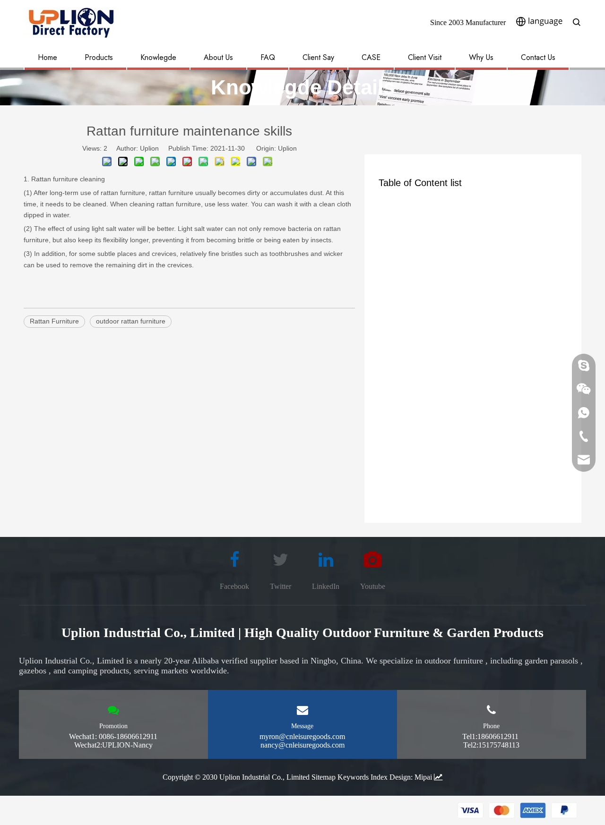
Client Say (318, 57)
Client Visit (424, 57)
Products (99, 57)
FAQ (267, 57)
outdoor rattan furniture (130, 321)
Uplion (287, 148)
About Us (218, 57)
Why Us (481, 57)
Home (47, 57)
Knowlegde (158, 57)
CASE (371, 57)
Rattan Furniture (54, 321)
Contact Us (538, 57)
